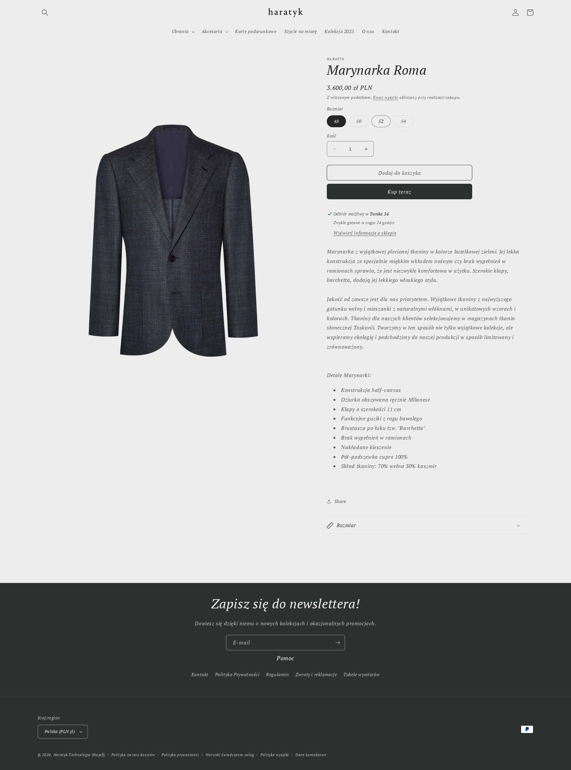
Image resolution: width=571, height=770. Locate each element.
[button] (45, 12)
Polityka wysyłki (274, 754)
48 (336, 121)
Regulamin (277, 674)
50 (362, 122)
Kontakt (200, 674)
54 (407, 122)
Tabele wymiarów (361, 674)
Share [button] (340, 501)
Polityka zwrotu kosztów (133, 754)
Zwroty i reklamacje (316, 674)
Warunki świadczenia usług (230, 754)
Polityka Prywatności (237, 674)
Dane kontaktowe (310, 754)
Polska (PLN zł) (60, 731)
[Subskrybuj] (337, 642)
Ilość (331, 136)
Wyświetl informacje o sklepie (364, 233)
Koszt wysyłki (385, 97)
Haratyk (61, 754)
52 (381, 121)
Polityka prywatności (180, 754)
